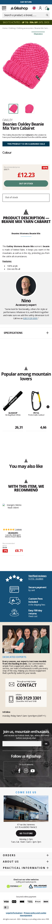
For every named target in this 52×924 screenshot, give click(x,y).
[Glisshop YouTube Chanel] (33, 771)
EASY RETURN (26, 2)
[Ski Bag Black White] (13, 401)
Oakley (7, 120)
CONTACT (27, 685)
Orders (9, 855)
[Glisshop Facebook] (19, 771)
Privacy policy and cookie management (33, 914)
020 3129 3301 (30, 318)
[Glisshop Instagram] (26, 771)
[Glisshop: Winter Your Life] (19, 8)
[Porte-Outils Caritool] (36, 401)
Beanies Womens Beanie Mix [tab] (26, 233)
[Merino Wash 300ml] (13, 514)
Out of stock (26, 183)
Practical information (24, 868)
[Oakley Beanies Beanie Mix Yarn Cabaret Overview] (26, 66)
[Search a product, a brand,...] (47, 15)
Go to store (26, 833)
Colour (7, 152)
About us (11, 861)
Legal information (14, 913)
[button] (26, 333)
